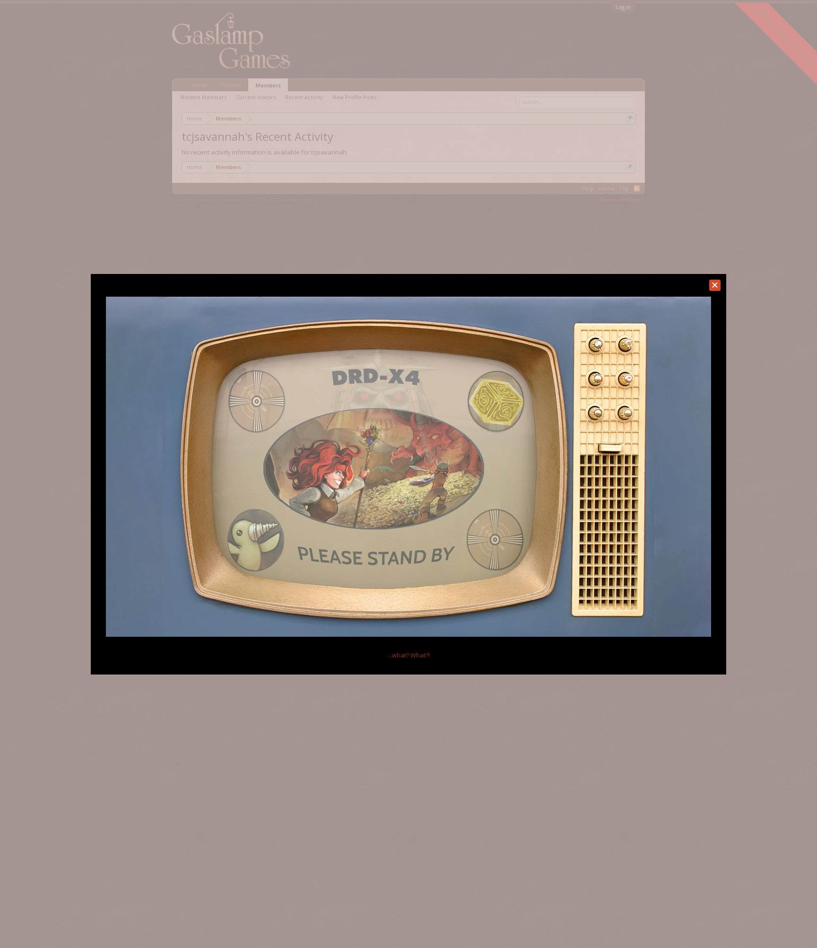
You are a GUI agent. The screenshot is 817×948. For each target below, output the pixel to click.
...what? (409, 655)
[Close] (715, 285)
